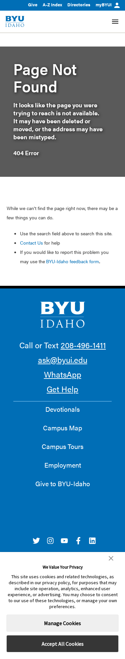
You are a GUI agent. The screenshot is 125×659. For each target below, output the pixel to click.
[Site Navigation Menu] (115, 21)
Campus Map (62, 428)
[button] (111, 558)
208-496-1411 (83, 345)
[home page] (14, 21)
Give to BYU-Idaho (62, 484)
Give (32, 4)
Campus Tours (62, 446)
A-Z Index (52, 4)
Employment (62, 465)
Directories (78, 4)
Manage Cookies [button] (62, 623)
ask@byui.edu (62, 359)
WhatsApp (62, 374)
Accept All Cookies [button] (63, 643)
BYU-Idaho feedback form (72, 261)
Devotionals (62, 409)
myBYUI (104, 4)
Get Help (62, 388)
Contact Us (31, 242)
